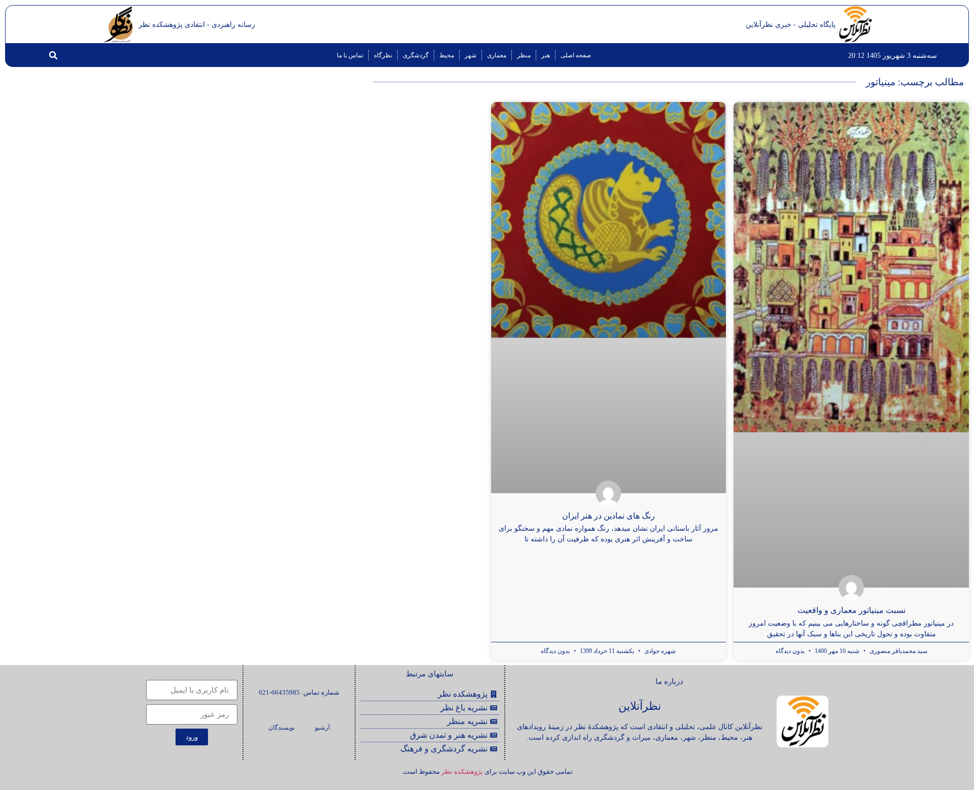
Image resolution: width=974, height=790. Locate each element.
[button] (53, 55)
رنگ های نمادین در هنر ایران (608, 515)
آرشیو (322, 727)
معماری (496, 55)
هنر (545, 55)
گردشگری (416, 55)
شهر (470, 55)
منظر (524, 55)
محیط (446, 55)
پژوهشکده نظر (462, 771)
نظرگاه (383, 55)
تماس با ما (350, 55)
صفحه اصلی (576, 55)
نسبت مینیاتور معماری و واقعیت (851, 610)
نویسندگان (281, 727)
